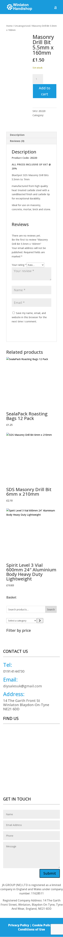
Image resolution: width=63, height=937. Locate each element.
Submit (49, 873)
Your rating (19, 264)
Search (51, 609)
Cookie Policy (42, 925)
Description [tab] (17, 134)
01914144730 (13, 671)
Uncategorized (22, 25)
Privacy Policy (18, 925)
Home (9, 25)
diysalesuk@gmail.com (22, 686)
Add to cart (44, 91)
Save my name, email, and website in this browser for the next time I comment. (29, 317)
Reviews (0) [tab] (17, 141)
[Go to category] (40, 620)
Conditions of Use (31, 929)
